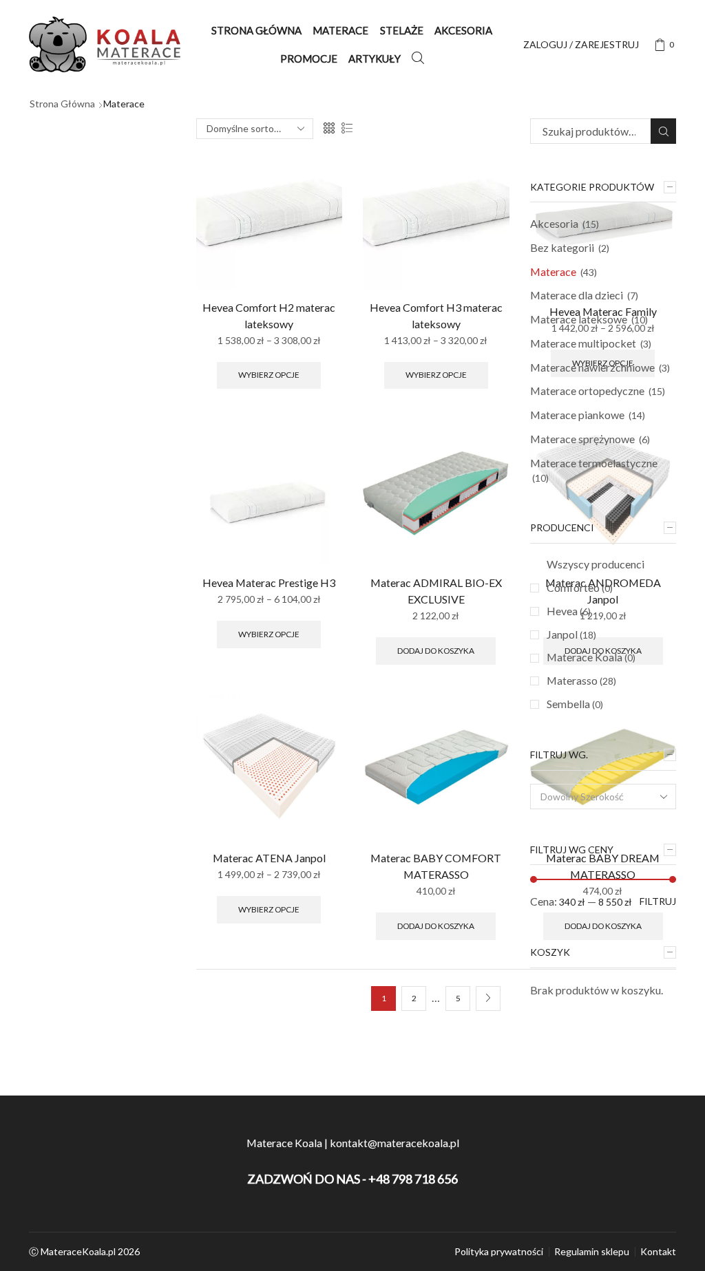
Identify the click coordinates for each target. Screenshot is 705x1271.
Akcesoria (463, 30)
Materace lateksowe (578, 318)
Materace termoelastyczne (593, 462)
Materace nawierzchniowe (592, 367)
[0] (661, 45)
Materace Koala (591, 656)
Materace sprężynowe (582, 438)
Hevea (569, 610)
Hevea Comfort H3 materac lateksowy (436, 315)
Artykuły (374, 58)
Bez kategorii (562, 247)
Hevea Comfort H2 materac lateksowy (268, 315)
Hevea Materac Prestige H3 (268, 582)
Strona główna (256, 30)
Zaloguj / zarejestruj (581, 44)
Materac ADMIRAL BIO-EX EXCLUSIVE (436, 591)
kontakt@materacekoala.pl (393, 1142)
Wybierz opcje (268, 375)
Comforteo (580, 587)
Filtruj (658, 901)
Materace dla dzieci (576, 294)
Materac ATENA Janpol (269, 857)
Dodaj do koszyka (435, 650)
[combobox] (603, 796)
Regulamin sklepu (591, 1252)
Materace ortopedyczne (587, 390)
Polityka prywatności (498, 1252)
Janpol (571, 634)
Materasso (581, 680)
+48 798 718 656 (413, 1178)
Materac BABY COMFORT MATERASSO (435, 866)
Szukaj (663, 131)
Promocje (308, 58)
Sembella (575, 703)
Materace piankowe (577, 414)
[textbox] (594, 797)
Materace (340, 30)
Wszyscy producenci (595, 563)
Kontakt (658, 1252)
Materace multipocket (583, 343)
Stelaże (401, 30)
